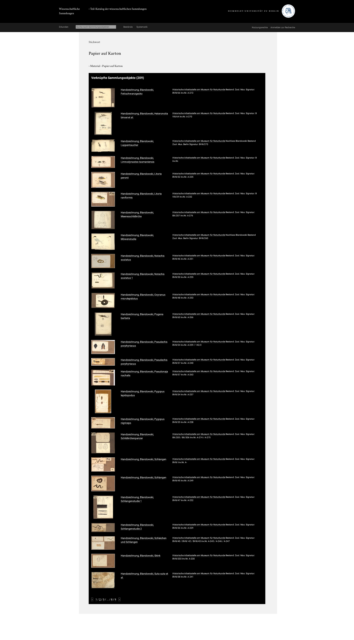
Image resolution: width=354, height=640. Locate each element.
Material (95, 66)
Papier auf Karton (112, 66)
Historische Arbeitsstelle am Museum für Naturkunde (198, 89)
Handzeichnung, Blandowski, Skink (140, 555)
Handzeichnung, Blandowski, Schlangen (143, 459)
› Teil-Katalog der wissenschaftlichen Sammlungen (118, 8)
